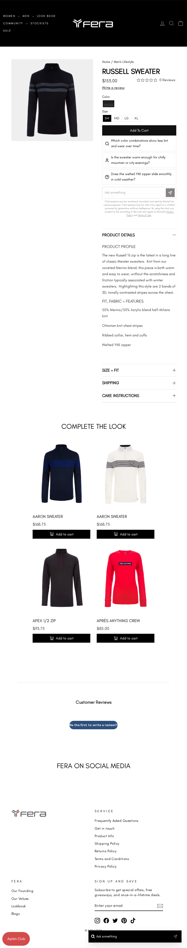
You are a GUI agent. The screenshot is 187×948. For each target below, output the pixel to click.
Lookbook (18, 906)
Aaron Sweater (48, 516)
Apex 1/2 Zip (44, 620)
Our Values (20, 898)
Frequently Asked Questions (116, 820)
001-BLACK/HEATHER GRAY (108, 104)
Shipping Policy (107, 843)
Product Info (104, 836)
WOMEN (9, 16)
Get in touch (104, 828)
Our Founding (22, 891)
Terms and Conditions (112, 859)
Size (105, 111)
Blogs (15, 913)
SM (107, 118)
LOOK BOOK (46, 16)
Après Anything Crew (118, 620)
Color (106, 97)
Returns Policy (106, 851)
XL (136, 118)
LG (127, 118)
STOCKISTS (40, 23)
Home (106, 62)
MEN (27, 16)
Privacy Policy (106, 866)
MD (116, 118)
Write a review (113, 87)
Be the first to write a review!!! (93, 725)
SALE (7, 30)
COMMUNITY (13, 23)
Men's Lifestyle (124, 62)
